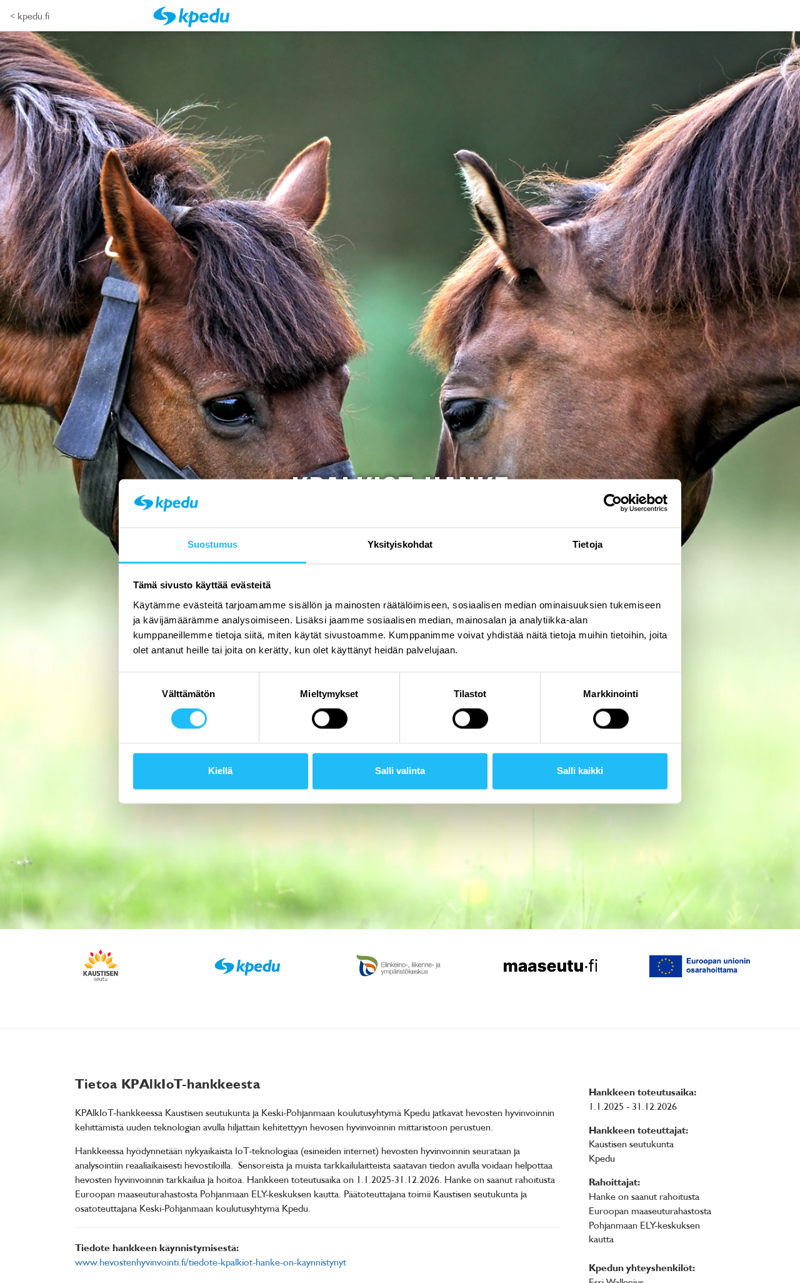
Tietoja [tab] (587, 544)
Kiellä (220, 770)
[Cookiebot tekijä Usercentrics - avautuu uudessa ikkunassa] (613, 503)
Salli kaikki (580, 770)
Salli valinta (400, 770)
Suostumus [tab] (213, 544)
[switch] (330, 719)
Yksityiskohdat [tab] (400, 544)
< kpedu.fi (29, 15)
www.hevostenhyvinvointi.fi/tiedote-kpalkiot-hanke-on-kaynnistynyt (210, 1261)
